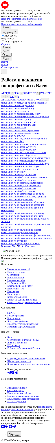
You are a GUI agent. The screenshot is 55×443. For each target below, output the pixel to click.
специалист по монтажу (13, 127)
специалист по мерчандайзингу (17, 105)
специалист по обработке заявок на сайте (22, 194)
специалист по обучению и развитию (20, 243)
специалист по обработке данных (18, 180)
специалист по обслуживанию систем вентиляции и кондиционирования (21, 231)
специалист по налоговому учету (18, 147)
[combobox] (14, 434)
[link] (6, 55)
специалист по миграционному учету (20, 113)
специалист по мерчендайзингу (17, 108)
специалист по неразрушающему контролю (23, 160)
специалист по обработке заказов (18, 188)
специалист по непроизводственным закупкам (25, 158)
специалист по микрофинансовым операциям (25, 116)
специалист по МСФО (13, 136)
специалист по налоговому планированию (23, 144)
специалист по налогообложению (19, 149)
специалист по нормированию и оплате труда (25, 163)
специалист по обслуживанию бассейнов (22, 205)
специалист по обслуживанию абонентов (22, 202)
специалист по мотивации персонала (20, 133)
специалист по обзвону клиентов (18, 174)
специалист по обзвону (13, 171)
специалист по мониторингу (16, 119)
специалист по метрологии (15, 111)
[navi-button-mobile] (4, 71)
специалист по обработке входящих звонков (24, 177)
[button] (4, 61)
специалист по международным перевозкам (24, 102)
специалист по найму (12, 141)
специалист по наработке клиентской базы (23, 152)
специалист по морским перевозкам (20, 130)
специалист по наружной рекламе (19, 155)
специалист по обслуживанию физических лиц (26, 235)
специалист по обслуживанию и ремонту (22, 213)
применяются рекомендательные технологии (26, 408)
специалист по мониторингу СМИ (19, 122)
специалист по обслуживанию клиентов (22, 216)
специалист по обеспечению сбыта (19, 169)
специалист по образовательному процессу (23, 196)
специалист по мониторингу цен (18, 124)
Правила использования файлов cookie (21, 24)
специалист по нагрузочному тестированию (24, 138)
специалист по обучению (14, 240)
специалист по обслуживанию (17, 199)
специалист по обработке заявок (18, 191)
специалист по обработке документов (21, 185)
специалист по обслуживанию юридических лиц (26, 238)
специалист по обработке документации (22, 182)
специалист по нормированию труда (20, 166)
